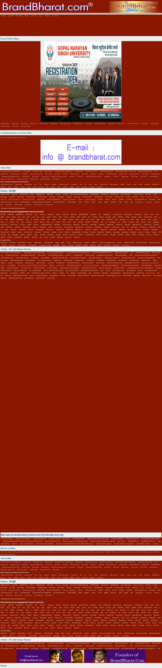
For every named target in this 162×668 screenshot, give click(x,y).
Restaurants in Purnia (154, 123)
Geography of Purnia (5, 123)
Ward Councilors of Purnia (65, 123)
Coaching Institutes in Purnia (133, 123)
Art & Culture (33, 15)
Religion (26, 15)
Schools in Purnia (111, 123)
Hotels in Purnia (144, 123)
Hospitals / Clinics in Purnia (100, 123)
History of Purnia (15, 123)
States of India (11, 15)
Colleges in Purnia (121, 123)
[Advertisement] (81, 26)
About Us (41, 15)
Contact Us (47, 15)
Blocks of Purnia (33, 123)
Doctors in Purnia (88, 123)
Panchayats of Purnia (43, 123)
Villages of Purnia (54, 123)
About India (3, 15)
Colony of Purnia (24, 123)
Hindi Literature (19, 15)
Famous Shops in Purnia (26, 126)
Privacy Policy (55, 15)
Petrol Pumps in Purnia (5, 126)
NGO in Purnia (15, 126)
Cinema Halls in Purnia (77, 123)
